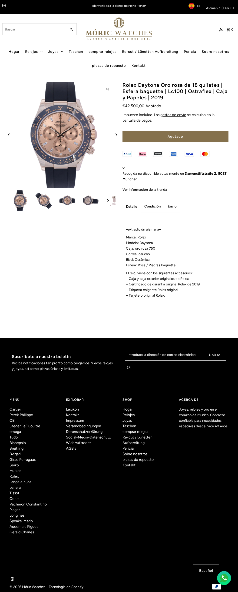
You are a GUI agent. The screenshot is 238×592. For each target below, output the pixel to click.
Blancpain (18, 443)
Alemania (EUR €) (220, 8)
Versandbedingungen (83, 426)
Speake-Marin (21, 521)
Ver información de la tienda (144, 189)
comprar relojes (102, 52)
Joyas (53, 52)
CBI (13, 420)
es (198, 5)
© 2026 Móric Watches (28, 587)
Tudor (14, 437)
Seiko (14, 465)
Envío (172, 206)
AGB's (71, 448)
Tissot (14, 493)
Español (206, 571)
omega (15, 431)
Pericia (190, 52)
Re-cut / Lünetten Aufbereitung (150, 52)
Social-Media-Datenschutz (88, 437)
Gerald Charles (22, 532)
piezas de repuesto (109, 66)
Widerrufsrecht (78, 443)
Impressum (75, 420)
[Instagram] (3, 6)
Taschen (76, 52)
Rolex (14, 476)
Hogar (14, 52)
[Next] (116, 135)
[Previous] (9, 135)
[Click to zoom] (108, 89)
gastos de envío (173, 115)
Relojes (31, 52)
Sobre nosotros (215, 52)
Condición (152, 206)
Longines (17, 515)
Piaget (15, 510)
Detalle (131, 206)
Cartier (15, 409)
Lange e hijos (20, 482)
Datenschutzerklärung (84, 431)
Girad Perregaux (23, 459)
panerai (16, 487)
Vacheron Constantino (28, 504)
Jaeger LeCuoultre (25, 426)
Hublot (15, 470)
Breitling (16, 448)
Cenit (14, 498)
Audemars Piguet (24, 526)
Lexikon (72, 409)
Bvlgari (15, 454)
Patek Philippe (21, 415)
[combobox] (34, 29)
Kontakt (139, 66)
